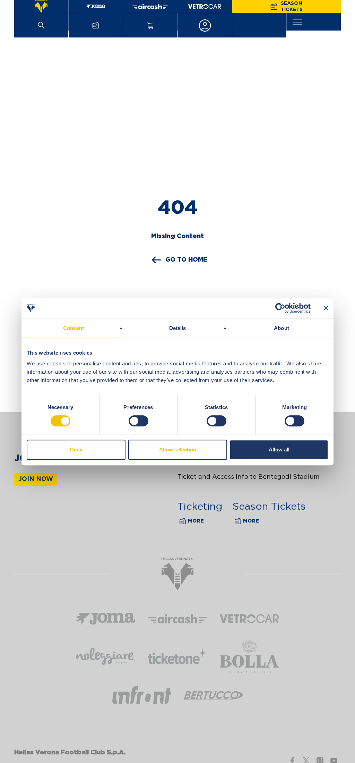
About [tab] (281, 328)
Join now (35, 479)
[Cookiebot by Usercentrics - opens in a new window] (280, 308)
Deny (76, 449)
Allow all (279, 449)
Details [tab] (177, 328)
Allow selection (177, 449)
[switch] (138, 420)
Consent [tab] (73, 328)
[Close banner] (325, 308)
